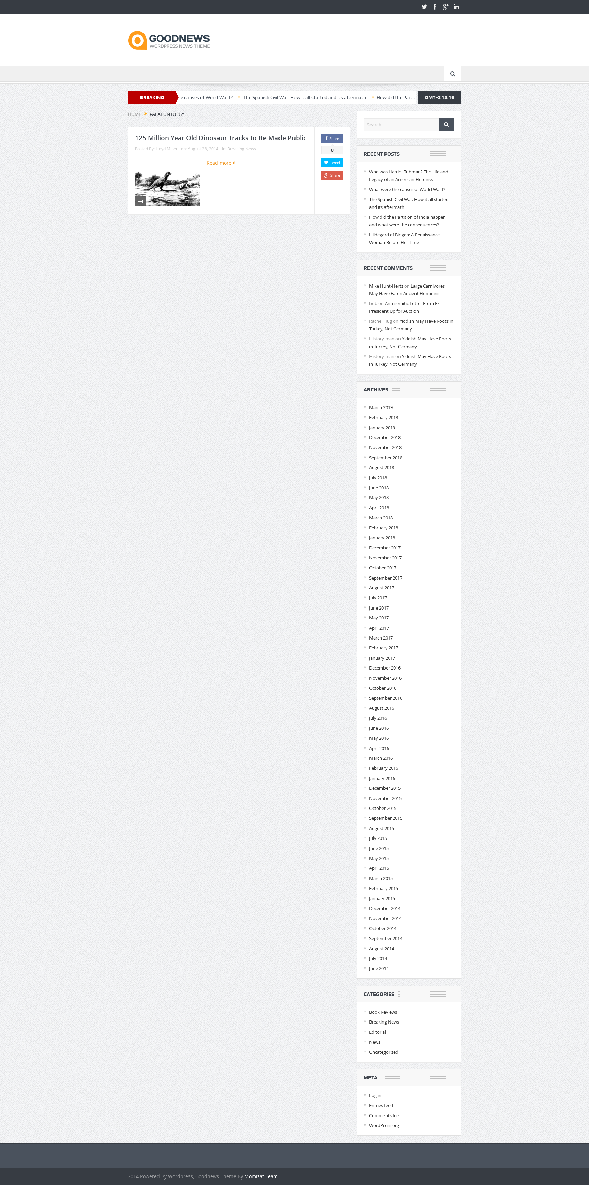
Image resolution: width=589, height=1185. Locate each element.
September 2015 (385, 818)
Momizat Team (261, 1176)
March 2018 (381, 517)
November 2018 (385, 447)
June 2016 (379, 728)
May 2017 (379, 618)
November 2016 (385, 678)
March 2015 (381, 878)
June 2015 (379, 848)
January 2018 (382, 538)
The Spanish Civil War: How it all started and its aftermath (267, 97)
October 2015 (382, 808)
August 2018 (381, 467)
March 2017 (381, 638)
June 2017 (379, 608)
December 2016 (385, 668)
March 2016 (381, 758)
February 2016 (383, 768)
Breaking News (241, 148)
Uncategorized (383, 1052)
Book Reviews (383, 1012)
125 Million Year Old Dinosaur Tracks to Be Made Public (220, 138)
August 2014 (381, 948)
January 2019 (382, 428)
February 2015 (383, 888)
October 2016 (382, 688)
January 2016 (382, 778)
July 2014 (378, 958)
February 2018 (383, 528)
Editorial (377, 1032)
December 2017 (385, 547)
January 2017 (382, 658)
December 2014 (385, 908)
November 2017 (385, 558)
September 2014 (385, 938)
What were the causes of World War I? (407, 189)
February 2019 (383, 417)
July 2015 (378, 838)
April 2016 (379, 748)
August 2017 (381, 588)
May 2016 (379, 738)
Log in (375, 1095)
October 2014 (382, 928)
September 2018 (385, 458)
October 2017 (382, 568)
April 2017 (379, 628)
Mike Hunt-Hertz (386, 286)
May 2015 (379, 858)
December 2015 (385, 788)
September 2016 (385, 698)
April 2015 (379, 868)
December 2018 (385, 437)
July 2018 (378, 478)
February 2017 (383, 648)
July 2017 (378, 598)
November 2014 (385, 918)
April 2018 (379, 508)
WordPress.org (384, 1125)
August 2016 (381, 708)
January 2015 (382, 898)
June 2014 (379, 968)
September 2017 (385, 578)
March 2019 (381, 407)
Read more (220, 162)
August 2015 (381, 828)
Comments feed (385, 1115)
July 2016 (378, 718)
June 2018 (379, 487)
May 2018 (379, 497)
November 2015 (385, 798)
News (374, 1042)
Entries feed (381, 1105)
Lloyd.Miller (167, 148)
